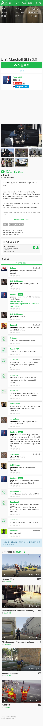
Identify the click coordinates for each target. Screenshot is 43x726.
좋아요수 (20, 172)
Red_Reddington (16, 281)
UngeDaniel (14, 502)
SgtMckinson (15, 403)
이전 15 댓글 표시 (21, 263)
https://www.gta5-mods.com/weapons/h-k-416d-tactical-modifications (24, 303)
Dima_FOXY (14, 349)
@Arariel (13, 297)
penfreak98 (14, 360)
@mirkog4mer (15, 441)
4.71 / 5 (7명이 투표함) (7, 177)
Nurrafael (13, 325)
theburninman (15, 491)
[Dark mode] (36, 3)
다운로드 (23, 65)
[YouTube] (19, 79)
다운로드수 (9, 172)
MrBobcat (13, 338)
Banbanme (14, 530)
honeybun (14, 520)
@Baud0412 (14, 270)
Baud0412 (17, 77)
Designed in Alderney (8, 716)
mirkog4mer (14, 419)
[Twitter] (16, 79)
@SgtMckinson (16, 434)
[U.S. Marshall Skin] (21, 135)
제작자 (20, 294)
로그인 (21, 542)
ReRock (13, 268)
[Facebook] (14, 79)
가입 (29, 542)
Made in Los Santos (8, 719)
